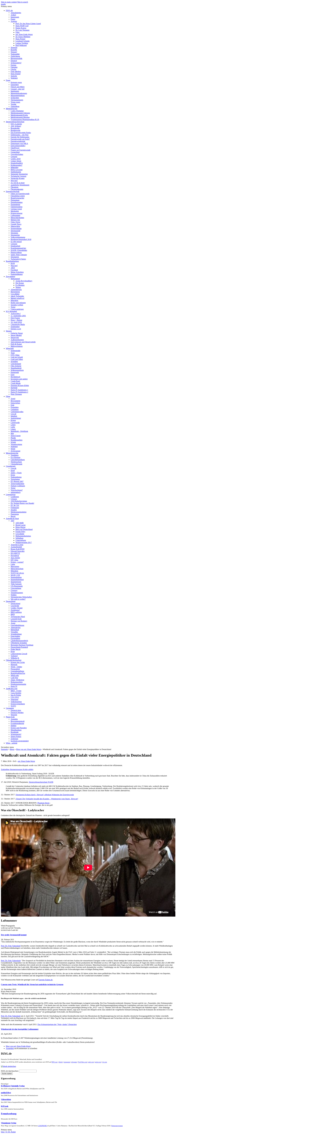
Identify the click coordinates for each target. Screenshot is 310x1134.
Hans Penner (20, 39)
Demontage (15, 200)
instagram (67, 1062)
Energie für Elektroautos (20, 137)
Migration (14, 300)
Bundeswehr (15, 130)
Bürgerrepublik (16, 58)
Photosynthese (16, 252)
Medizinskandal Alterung (20, 113)
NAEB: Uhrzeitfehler (19, 250)
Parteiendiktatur (17, 274)
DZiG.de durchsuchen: (10, 1071)
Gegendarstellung (17, 671)
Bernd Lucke (21, 525)
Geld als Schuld (17, 357)
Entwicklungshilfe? (18, 146)
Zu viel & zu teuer (18, 183)
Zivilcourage (15, 451)
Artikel (13, 15)
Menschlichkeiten (17, 218)
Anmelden (10, 1048)
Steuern (9, 331)
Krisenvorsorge (16, 213)
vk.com (104, 1062)
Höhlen (13, 726)
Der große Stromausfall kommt (14, 935)
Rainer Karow (21, 28)
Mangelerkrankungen (19, 93)
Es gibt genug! (16, 242)
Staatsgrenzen (16, 582)
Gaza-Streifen (16, 693)
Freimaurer (15, 508)
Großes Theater (17, 608)
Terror (13, 307)
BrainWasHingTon (18, 673)
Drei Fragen (15, 318)
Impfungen (15, 91)
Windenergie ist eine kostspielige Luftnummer (20, 1029)
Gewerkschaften (17, 154)
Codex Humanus (17, 111)
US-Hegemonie (17, 586)
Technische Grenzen (18, 176)
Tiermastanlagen (17, 100)
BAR (13, 263)
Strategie (14, 48)
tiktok (61, 1062)
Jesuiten (14, 510)
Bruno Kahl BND (17, 549)
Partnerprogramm (117, 1126)
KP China (14, 560)
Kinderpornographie (18, 684)
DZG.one (55, 1062)
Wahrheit (14, 78)
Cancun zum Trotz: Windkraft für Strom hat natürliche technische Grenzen (32, 984)
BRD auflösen (16, 612)
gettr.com (98, 1062)
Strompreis (15, 257)
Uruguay (14, 590)
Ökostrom (14, 187)
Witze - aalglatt (11, 743)
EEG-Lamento (16, 124)
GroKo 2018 (15, 159)
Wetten (18, 287)
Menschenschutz (17, 569)
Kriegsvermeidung (18, 704)
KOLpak (4, 1106)
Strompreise (15, 235)
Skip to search (22, 2)
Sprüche (14, 76)
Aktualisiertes (16, 13)
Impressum (15, 17)
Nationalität (15, 54)
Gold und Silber (17, 359)
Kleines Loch (16, 329)
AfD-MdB (20, 523)
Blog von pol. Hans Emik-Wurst (28, 749)
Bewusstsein (15, 401)
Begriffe (14, 50)
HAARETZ (15, 553)
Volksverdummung (18, 237)
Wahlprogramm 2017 (24, 542)
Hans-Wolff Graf (22, 26)
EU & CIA (15, 505)
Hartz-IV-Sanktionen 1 (19, 390)
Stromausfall (15, 231)
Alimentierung (16, 290)
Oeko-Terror (15, 222)
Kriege (13, 420)
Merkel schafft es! (17, 298)
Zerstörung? (15, 610)
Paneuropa (15, 514)
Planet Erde (10, 717)
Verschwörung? (17, 490)
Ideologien (15, 211)
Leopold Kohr (16, 619)
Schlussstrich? (16, 63)
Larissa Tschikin (22, 43)
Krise (13, 651)
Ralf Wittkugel (21, 45)
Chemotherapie (16, 464)
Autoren (14, 21)
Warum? (14, 52)
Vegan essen (15, 102)
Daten (13, 19)
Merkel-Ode (15, 220)
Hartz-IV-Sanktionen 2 (19, 392)
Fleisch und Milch (17, 87)
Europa (13, 65)
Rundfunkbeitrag (12, 261)
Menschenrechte (12, 453)
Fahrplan (14, 67)
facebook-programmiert (20, 741)
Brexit (13, 516)
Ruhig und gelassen (18, 303)
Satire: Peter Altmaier (19, 255)
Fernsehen (15, 407)
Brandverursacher (17, 198)
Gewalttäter (15, 294)
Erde (12, 405)
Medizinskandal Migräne (20, 117)
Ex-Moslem (20, 285)
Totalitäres (15, 455)
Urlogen (14, 499)
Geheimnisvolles (17, 412)
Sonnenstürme (16, 228)
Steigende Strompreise (19, 174)
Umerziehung (21, 540)
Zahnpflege (15, 106)
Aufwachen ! (16, 314)
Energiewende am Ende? (20, 139)
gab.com (91, 1062)
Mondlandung (16, 730)
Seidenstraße (15, 351)
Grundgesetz (11, 466)
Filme (8, 396)
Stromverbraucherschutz (15, 122)
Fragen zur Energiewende (20, 150)
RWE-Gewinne (17, 170)
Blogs (12, 749)
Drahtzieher (15, 327)
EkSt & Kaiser (16, 344)
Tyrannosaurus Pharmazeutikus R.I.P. (25, 119)
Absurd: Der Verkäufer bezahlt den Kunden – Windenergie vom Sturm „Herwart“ (47, 799)
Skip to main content (9, 2)
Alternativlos (15, 627)
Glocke (13, 69)
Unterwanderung (17, 309)
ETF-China (15, 355)
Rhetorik (14, 665)
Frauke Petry (20, 532)
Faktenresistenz (16, 207)
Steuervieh (15, 337)
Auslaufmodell (16, 547)
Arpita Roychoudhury (24, 281)
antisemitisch (15, 492)
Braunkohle (15, 128)
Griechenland (16, 364)
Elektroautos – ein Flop (19, 135)
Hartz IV (14, 686)
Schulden (14, 361)
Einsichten (15, 85)
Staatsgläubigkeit (17, 580)
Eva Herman (15, 457)
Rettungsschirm (17, 682)
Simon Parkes (16, 736)
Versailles (14, 632)
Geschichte (15, 606)
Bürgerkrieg (15, 292)
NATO (13, 706)
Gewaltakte (20, 534)
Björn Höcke (20, 527)
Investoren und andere (19, 379)
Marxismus (15, 566)
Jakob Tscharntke (17, 296)
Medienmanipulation (18, 512)
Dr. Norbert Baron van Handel (22, 503)
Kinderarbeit (15, 246)
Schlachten (15, 98)
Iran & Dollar (16, 695)
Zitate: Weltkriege (17, 680)
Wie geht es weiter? (18, 599)
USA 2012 (15, 697)
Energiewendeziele (18, 141)
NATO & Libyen (17, 573)
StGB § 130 (15, 575)
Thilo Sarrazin (16, 584)
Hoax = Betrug (16, 320)
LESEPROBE (42, 1126)
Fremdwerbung (8, 1113)
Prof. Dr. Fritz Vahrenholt (10, 946)
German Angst (16, 209)
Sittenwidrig (15, 226)
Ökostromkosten (17, 189)
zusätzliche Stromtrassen (20, 185)
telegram (74, 1062)
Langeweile (15, 423)
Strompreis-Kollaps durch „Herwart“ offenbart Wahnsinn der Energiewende (45, 795)
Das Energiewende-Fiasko (21, 133)
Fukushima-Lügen (18, 196)
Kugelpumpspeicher (18, 248)
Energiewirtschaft (12, 191)
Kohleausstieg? (16, 165)
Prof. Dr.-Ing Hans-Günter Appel (28, 24)
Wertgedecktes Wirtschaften (21, 597)
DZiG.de (9, 10)
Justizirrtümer (16, 418)
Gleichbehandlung (18, 460)
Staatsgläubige (16, 577)
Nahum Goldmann (18, 486)
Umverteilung (16, 588)
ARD (13, 268)
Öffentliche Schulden (19, 643)
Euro (12, 375)
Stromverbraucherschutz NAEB (41, 782)
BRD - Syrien (16, 691)
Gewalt (13, 414)
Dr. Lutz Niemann (22, 30)
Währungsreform (17, 370)
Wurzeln (14, 715)
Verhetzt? (14, 656)
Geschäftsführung (17, 625)
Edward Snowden (17, 551)
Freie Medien (16, 71)
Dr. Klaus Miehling (23, 37)
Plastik (13, 438)
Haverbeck (15, 556)
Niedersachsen (16, 462)
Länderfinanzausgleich (19, 641)
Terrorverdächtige (17, 484)
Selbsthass (19, 538)
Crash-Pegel (15, 381)
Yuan (13, 353)
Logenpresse (11, 494)
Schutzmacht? (16, 734)
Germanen (10, 708)
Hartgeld (14, 388)
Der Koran (20, 283)
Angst (13, 399)
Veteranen (14, 699)
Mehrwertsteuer (17, 346)
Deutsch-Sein (16, 710)
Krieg (13, 475)
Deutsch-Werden (17, 713)
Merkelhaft (15, 630)
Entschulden (15, 636)
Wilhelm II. (15, 658)
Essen (8, 80)
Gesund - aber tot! (17, 89)
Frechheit (14, 270)
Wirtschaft (10, 348)
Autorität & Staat (12, 518)
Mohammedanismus (23, 536)
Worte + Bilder (16, 667)
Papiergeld (15, 372)
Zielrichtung (15, 56)
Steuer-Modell (16, 335)
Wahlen (13, 595)
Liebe (13, 427)
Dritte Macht (15, 649)
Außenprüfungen (17, 340)
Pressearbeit (15, 669)
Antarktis (14, 719)
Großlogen (15, 497)
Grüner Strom (16, 161)
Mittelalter (14, 167)
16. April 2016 (16, 322)
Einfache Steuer (17, 333)
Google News (16, 224)
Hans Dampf (15, 74)
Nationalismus (16, 477)
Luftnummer (15, 215)
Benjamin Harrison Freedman (22, 645)
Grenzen (14, 157)
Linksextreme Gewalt (19, 654)
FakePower (15, 148)
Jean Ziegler (15, 558)
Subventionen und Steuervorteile (23, 342)
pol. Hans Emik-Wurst (24, 34)
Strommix (14, 233)
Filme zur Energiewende (20, 194)
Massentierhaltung (18, 95)
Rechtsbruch (15, 377)
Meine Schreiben (17, 272)
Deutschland (10, 601)
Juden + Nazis (16, 473)
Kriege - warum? (17, 562)
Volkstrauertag (16, 702)
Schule (13, 442)
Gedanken (15, 409)
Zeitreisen (14, 739)
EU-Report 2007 (17, 481)
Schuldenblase (16, 634)
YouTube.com (82, 1062)
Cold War (14, 678)
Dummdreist (15, 204)
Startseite (4, 749)
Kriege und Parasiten (19, 728)
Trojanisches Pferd (18, 617)
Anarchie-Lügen (17, 545)
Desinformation (17, 202)
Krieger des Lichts (18, 662)
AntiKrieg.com (11, 689)
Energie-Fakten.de (46, 980)
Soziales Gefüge (17, 305)
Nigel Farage (16, 436)
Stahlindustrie (16, 172)
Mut (12, 433)
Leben (13, 425)
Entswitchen (15, 403)
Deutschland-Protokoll (19, 647)
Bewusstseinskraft (17, 721)
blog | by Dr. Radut (8, 1132)
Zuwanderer (10, 276)
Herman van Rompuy (19, 621)
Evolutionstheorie (17, 723)
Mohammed (15, 279)
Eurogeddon (15, 638)
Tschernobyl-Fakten (18, 259)
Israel (13, 470)
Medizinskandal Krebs (19, 115)
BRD (13, 614)
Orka (17, 32)
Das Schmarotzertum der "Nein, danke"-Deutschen (57, 1024)
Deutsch (14, 61)
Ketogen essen (16, 82)
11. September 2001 (18, 316)
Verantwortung (16, 444)
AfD (12, 521)
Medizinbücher (11, 109)
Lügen (13, 429)
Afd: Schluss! (16, 126)
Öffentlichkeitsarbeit (13, 660)
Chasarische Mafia (18, 324)
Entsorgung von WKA (19, 143)
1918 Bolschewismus (19, 501)
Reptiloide (15, 732)
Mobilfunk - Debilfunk (19, 431)
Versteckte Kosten (17, 178)
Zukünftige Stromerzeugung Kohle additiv (17, 769)
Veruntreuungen (17, 593)
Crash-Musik (16, 383)
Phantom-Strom (43, 803)
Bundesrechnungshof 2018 (21, 239)
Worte (13, 449)
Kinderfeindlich (17, 163)
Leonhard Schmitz (23, 41)
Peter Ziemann (16, 394)
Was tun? (14, 181)
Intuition (14, 416)
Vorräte (13, 104)
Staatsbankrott (16, 368)
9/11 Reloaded (11, 311)
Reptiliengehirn (16, 440)
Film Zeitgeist (16, 366)
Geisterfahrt (15, 152)
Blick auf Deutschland (24, 529)
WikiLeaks (15, 675)
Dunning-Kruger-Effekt (20, 385)
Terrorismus (15, 479)
